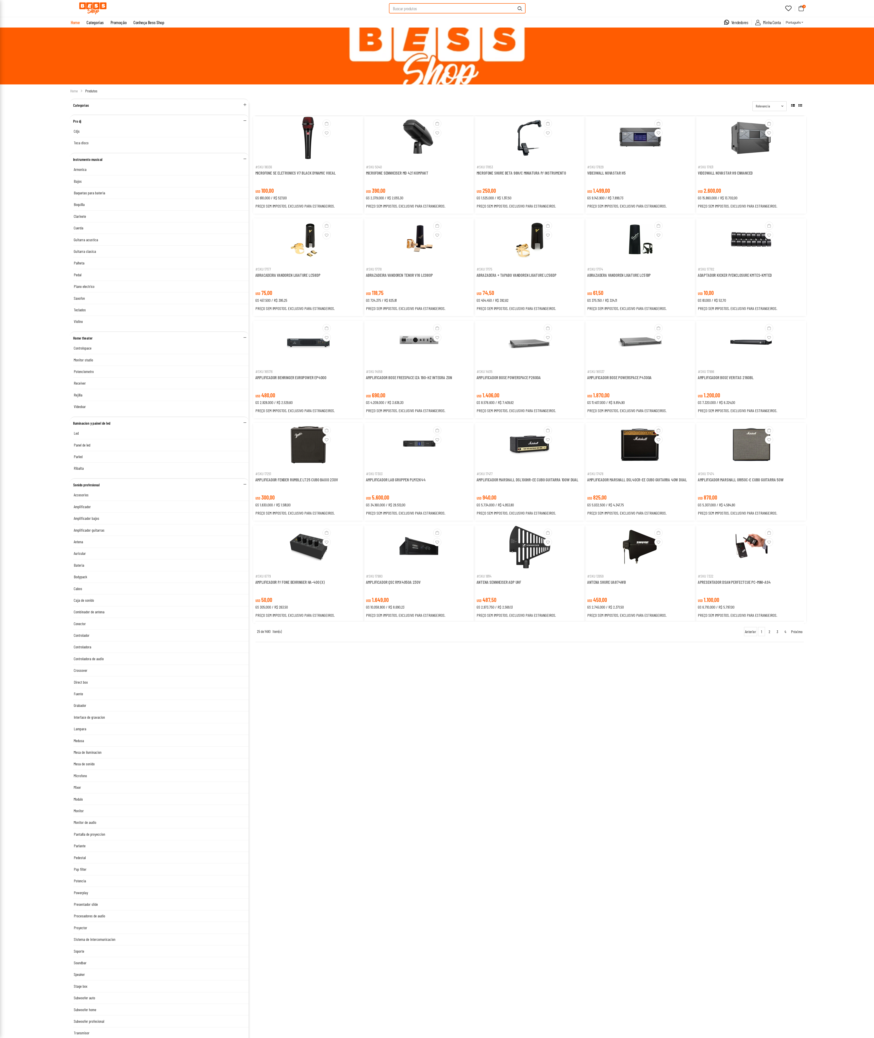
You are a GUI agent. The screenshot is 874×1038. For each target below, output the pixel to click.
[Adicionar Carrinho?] (327, 123)
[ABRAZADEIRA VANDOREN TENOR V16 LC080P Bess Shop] (419, 241)
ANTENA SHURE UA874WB (606, 582)
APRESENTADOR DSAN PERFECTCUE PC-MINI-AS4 (734, 582)
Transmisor (81, 1032)
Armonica (80, 169)
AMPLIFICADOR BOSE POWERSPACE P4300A (619, 377)
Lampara (80, 728)
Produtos (91, 90)
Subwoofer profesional (89, 1021)
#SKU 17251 (263, 473)
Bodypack (80, 576)
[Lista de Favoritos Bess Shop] (788, 8)
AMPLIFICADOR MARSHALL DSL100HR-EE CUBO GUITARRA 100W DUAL (527, 479)
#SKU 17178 (374, 269)
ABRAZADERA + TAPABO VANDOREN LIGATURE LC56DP (516, 275)
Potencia (80, 880)
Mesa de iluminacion (88, 752)
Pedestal (80, 857)
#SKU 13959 (595, 576)
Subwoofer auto (84, 997)
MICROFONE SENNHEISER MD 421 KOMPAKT (397, 172)
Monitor (79, 810)
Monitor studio (83, 359)
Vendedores (739, 22)
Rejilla (78, 394)
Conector (80, 623)
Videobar (80, 406)
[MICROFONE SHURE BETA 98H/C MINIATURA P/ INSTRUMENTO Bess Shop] (529, 138)
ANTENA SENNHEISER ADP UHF (499, 582)
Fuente (78, 693)
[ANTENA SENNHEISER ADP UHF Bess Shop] (529, 548)
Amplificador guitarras (89, 530)
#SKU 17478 (595, 473)
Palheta (79, 262)
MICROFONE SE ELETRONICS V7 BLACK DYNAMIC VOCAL (295, 172)
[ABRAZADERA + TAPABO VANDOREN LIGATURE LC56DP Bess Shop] (529, 241)
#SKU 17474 (706, 473)
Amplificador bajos (86, 518)
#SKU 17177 (263, 269)
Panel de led (82, 444)
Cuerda (78, 227)
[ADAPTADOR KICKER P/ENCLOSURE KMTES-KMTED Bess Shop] (751, 241)
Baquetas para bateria (89, 192)
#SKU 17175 (484, 269)
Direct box (81, 682)
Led (76, 433)
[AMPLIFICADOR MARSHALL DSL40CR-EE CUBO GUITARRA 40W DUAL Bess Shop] (640, 445)
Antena (78, 541)
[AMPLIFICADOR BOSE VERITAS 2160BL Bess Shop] (751, 343)
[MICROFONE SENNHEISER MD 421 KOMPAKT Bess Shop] (419, 138)
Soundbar (80, 962)
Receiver (80, 383)
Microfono (80, 775)
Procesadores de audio (89, 915)
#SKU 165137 (596, 371)
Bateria (79, 565)
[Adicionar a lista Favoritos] (327, 133)
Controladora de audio (89, 658)
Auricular (80, 553)
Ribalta (79, 468)
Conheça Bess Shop (148, 22)
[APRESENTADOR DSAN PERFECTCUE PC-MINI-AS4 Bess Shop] (751, 548)
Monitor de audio (85, 822)
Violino (78, 321)
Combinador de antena (89, 611)
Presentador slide (86, 904)
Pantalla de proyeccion (89, 834)
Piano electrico (84, 286)
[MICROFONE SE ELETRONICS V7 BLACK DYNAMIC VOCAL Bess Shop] (308, 138)
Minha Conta (772, 22)
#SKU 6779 (263, 576)
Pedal (77, 274)
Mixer (77, 787)
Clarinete (80, 216)
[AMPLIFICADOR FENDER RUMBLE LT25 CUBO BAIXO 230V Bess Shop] (308, 445)
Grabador (80, 705)
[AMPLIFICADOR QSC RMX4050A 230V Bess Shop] (419, 548)
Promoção (119, 22)
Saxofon (79, 298)
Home (75, 22)
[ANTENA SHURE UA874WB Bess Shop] (640, 548)
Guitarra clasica (85, 251)
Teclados (80, 309)
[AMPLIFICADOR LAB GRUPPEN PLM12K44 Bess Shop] (419, 446)
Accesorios (81, 494)
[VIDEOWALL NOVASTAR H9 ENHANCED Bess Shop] (751, 138)
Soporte (79, 951)
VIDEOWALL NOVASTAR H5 (606, 172)
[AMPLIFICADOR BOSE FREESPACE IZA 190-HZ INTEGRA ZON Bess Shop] (419, 343)
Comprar (308, 155)
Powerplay (81, 892)
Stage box (80, 986)
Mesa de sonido (84, 763)
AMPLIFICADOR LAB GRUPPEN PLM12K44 (396, 479)
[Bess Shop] (93, 8)
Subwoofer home (85, 1009)
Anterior (750, 631)
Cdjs (77, 131)
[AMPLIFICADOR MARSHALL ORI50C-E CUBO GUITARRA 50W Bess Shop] (751, 445)
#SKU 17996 (706, 371)
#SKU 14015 (485, 371)
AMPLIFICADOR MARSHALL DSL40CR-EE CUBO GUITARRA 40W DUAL (637, 479)
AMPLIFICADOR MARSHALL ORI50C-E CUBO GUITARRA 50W (741, 479)
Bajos (78, 181)
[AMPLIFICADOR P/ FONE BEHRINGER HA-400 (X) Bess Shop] (308, 548)
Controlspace (82, 347)
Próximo (797, 631)
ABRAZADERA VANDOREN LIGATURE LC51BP (619, 275)
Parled (78, 456)
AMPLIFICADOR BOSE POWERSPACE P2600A (509, 377)
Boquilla (79, 204)
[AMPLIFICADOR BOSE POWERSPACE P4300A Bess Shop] (640, 343)
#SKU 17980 (374, 576)
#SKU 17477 (485, 473)
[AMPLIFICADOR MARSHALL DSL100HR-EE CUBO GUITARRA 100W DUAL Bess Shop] (529, 445)
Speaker (79, 974)
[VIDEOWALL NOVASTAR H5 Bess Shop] (640, 138)
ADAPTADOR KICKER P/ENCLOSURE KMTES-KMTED (735, 275)
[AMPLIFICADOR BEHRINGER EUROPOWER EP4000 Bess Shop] (308, 343)
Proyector (80, 927)
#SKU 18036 (263, 166)
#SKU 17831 (705, 166)
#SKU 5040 (374, 166)
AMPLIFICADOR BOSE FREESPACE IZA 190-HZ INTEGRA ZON (409, 377)
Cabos (78, 588)
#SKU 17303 (374, 473)
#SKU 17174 (595, 269)
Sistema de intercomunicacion (94, 939)
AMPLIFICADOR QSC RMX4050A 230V (393, 582)
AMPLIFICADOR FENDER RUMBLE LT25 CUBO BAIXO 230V (296, 479)
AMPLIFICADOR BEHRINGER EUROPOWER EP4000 (291, 377)
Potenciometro (84, 371)
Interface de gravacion (89, 717)
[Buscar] (520, 8)
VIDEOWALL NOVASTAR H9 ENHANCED (725, 172)
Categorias (95, 22)
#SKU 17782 (706, 269)
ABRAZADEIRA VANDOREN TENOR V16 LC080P (399, 275)
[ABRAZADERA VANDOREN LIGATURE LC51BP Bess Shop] (640, 241)
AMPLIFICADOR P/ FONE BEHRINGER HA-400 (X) (290, 582)
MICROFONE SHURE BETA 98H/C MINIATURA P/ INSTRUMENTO (521, 172)
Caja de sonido (84, 600)
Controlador (81, 635)
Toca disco (81, 142)
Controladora (82, 646)
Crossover (80, 670)
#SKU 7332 (705, 576)
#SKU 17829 (595, 166)
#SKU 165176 (264, 371)
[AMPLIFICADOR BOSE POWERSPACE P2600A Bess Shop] (529, 343)
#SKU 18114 (484, 576)
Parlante (80, 845)
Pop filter (80, 869)
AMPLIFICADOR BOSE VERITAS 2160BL (726, 377)
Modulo (78, 799)
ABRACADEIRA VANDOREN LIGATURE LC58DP (287, 275)
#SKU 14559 (374, 371)
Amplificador (82, 506)
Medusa (79, 740)
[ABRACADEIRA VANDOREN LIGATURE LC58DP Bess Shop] (308, 241)
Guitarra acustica (86, 239)
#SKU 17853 (485, 166)
